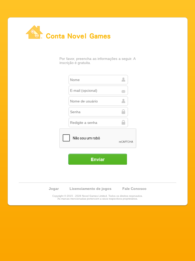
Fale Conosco (134, 189)
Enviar (97, 159)
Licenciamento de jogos (90, 189)
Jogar (54, 189)
